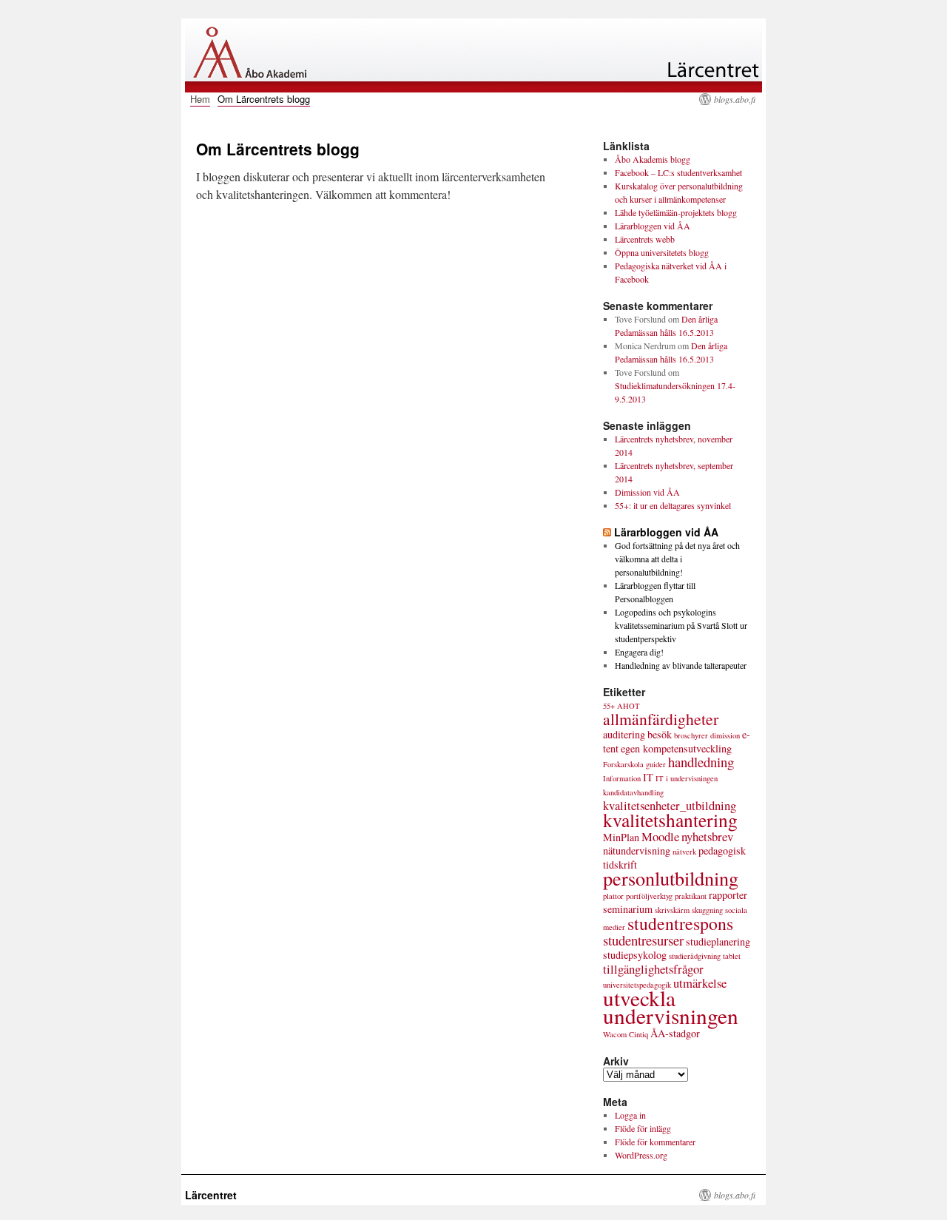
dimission (725, 735)
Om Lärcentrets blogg (264, 99)
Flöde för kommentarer (655, 1141)
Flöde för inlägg (643, 1128)
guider (656, 764)
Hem (200, 99)
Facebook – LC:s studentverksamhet (678, 172)
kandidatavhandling (633, 792)
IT (648, 777)
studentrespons (680, 923)
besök (659, 734)
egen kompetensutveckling (676, 748)
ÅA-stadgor (675, 1033)
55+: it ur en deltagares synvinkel (673, 505)
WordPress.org (641, 1155)
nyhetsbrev (707, 836)
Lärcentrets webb (645, 239)
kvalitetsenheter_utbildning (669, 805)
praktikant (691, 896)
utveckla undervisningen (670, 1006)
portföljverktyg (649, 896)
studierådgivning (695, 956)
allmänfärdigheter (660, 718)
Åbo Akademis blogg (652, 159)
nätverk (684, 851)
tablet (732, 956)
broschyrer (691, 735)
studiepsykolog (635, 955)
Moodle (660, 836)
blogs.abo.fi (734, 99)
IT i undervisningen (687, 778)
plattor (613, 896)
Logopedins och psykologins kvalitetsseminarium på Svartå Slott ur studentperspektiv (681, 625)
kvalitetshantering (670, 819)
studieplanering (718, 941)
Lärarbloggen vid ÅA (652, 226)
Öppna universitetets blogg (662, 252)
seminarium (628, 909)
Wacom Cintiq (625, 1034)
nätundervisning (636, 850)
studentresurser (643, 940)
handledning (701, 761)
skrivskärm (672, 910)
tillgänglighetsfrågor (653, 968)
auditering (624, 734)
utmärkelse (700, 982)
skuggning (707, 910)
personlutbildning (670, 878)
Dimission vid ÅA (647, 492)
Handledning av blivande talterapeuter (681, 665)
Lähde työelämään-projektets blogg (676, 212)
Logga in (630, 1115)
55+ (609, 706)
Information (622, 778)
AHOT (628, 706)
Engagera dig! (639, 652)
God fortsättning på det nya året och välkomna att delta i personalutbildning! (677, 558)
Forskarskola (623, 764)
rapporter (728, 895)
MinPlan (621, 837)
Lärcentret (211, 1194)
